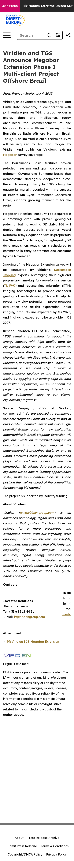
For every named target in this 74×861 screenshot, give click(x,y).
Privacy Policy (56, 854)
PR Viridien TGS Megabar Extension (33, 641)
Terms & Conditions (54, 846)
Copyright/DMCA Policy (25, 854)
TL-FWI (9, 286)
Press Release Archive (43, 838)
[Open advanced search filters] (57, 35)
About (19, 838)
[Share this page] (68, 35)
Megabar (10, 155)
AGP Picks (10, 6)
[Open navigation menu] (7, 35)
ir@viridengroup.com (29, 617)
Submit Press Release (21, 846)
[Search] (48, 35)
